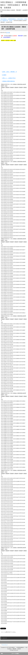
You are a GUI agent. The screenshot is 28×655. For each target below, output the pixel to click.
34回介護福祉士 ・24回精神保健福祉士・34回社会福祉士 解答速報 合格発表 (13, 5)
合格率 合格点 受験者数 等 (9, 71)
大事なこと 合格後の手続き (9, 78)
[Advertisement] (14, 57)
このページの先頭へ (15, 653)
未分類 (8, 32)
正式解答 (4, 74)
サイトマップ (4, 644)
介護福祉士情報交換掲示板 (8, 81)
